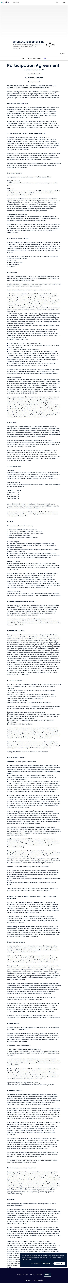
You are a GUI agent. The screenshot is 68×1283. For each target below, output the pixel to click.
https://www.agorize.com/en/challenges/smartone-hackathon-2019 (29, 139)
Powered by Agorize (37, 1280)
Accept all (59, 1263)
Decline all (46, 1263)
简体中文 (47, 1275)
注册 (57, 2)
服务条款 (25, 1275)
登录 (64, 2)
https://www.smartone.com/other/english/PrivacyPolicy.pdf (34, 1085)
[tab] (23, 58)
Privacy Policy (21, 165)
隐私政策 (32, 1275)
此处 (53, 1257)
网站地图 (19, 1275)
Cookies (39, 1275)
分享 (62, 54)
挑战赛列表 (16, 2)
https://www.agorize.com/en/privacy (27, 1083)
